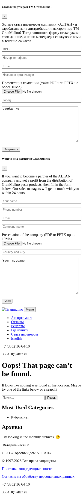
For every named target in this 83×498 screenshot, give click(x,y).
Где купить (19, 330)
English (16, 338)
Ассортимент (21, 318)
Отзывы (17, 322)
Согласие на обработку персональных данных (38, 476)
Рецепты (18, 326)
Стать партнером (24, 334)
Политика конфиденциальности (27, 469)
